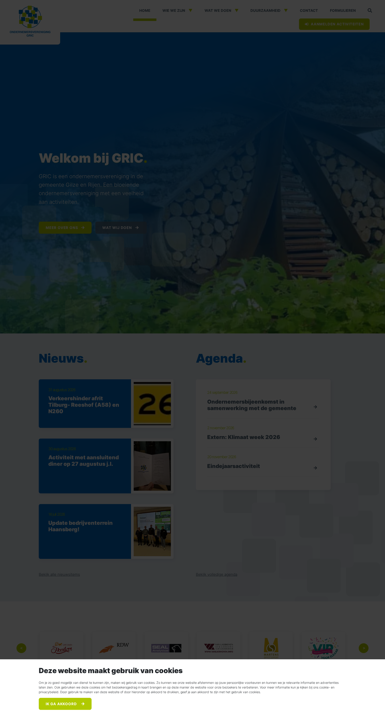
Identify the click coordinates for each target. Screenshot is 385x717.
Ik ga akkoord (62, 704)
